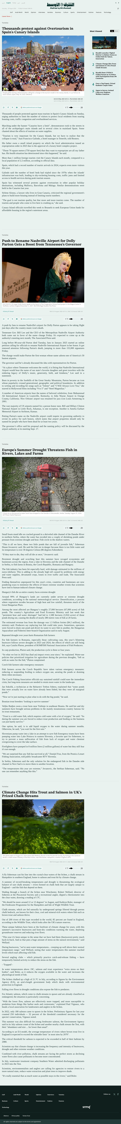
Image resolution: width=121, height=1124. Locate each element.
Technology (107, 12)
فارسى (23, 3)
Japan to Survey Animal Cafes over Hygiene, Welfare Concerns (105, 92)
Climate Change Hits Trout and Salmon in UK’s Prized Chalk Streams (106, 66)
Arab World (18, 12)
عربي (3, 3)
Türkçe (14, 3)
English (8, 3)
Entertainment (81, 12)
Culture (65, 12)
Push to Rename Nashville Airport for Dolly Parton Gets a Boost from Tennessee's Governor (41, 242)
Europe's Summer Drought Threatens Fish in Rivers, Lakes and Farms (39, 451)
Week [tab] (116, 31)
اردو (19, 3)
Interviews (41, 12)
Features (98, 12)
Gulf (11, 12)
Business (58, 12)
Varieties (50, 12)
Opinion (33, 12)
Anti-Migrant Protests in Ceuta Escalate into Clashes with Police (33, 16)
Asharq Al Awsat (8, 311)
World (27, 12)
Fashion (91, 12)
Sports (73, 12)
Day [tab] (112, 31)
